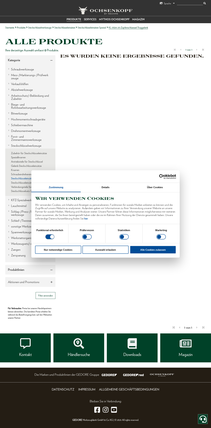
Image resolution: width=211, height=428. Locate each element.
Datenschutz (63, 389)
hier (86, 218)
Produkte (74, 19)
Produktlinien (16, 270)
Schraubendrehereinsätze (24, 174)
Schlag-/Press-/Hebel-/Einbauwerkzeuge (30, 213)
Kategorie (14, 60)
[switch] (87, 236)
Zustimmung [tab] (56, 187)
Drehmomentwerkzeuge (26, 130)
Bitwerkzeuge (19, 113)
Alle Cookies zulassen (153, 249)
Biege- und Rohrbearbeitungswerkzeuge (28, 106)
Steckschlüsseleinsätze (64, 27)
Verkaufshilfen (19, 84)
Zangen (15, 249)
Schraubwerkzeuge (22, 69)
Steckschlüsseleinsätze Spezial (92, 27)
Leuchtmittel (19, 205)
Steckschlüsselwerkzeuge (40, 27)
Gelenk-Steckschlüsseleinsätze (26, 165)
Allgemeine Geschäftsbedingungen (129, 389)
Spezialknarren (18, 157)
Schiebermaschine (22, 125)
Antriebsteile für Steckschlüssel (27, 161)
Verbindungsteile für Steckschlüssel (29, 187)
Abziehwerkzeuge (22, 89)
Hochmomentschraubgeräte (28, 119)
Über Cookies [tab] (155, 187)
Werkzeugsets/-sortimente (27, 243)
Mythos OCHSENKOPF (114, 19)
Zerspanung (18, 255)
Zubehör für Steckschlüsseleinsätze (29, 153)
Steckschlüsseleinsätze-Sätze (25, 182)
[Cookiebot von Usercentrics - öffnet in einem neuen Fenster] (161, 176)
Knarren (15, 170)
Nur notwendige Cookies (58, 249)
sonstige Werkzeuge (23, 226)
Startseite (9, 27)
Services (90, 19)
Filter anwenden (45, 295)
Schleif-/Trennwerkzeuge (26, 220)
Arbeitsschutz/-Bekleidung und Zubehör (30, 97)
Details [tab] (106, 187)
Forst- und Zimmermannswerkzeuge (26, 138)
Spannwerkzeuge (21, 232)
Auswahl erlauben (105, 249)
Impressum (86, 389)
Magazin (138, 19)
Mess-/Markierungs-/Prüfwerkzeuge (29, 77)
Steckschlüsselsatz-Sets (23, 191)
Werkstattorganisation (24, 237)
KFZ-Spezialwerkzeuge (25, 200)
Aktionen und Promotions (23, 282)
